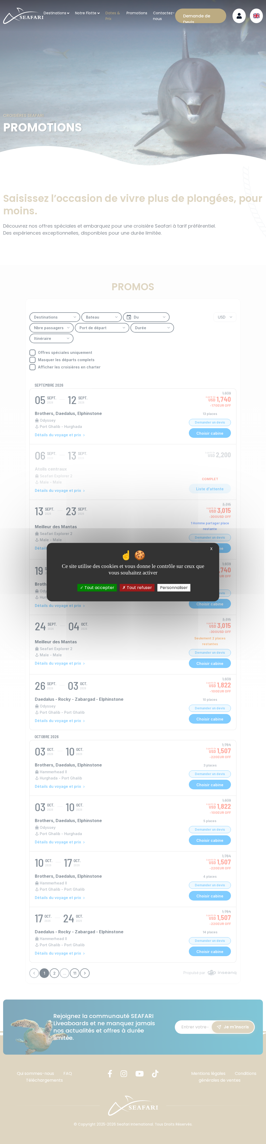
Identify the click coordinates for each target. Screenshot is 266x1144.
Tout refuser (139, 588)
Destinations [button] (55, 13)
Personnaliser (174, 588)
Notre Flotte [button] (85, 13)
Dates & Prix (112, 15)
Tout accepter (98, 588)
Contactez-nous (164, 15)
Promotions (137, 13)
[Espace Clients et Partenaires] (238, 16)
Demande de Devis (196, 18)
